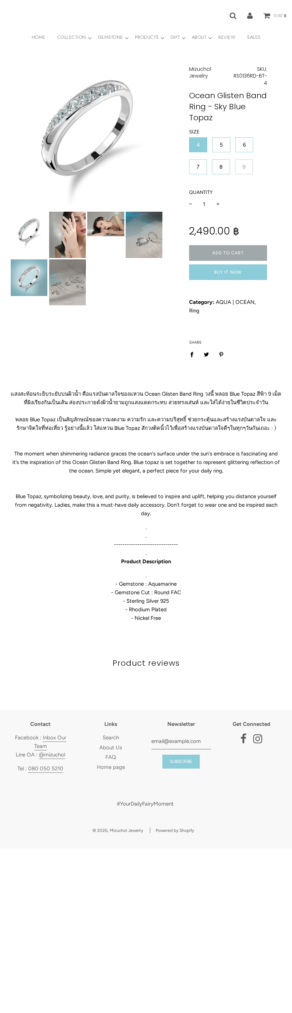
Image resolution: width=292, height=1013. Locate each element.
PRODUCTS (147, 37)
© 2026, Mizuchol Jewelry (118, 830)
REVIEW (226, 37)
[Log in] (250, 15)
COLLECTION (71, 37)
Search (111, 737)
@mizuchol (52, 754)
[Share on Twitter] (206, 354)
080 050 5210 (45, 768)
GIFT (175, 37)
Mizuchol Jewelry (200, 72)
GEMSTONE (110, 37)
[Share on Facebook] (193, 354)
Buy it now (228, 272)
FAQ (110, 757)
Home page (111, 767)
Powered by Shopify (175, 830)
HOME (39, 37)
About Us (110, 747)
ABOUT (199, 37)
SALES (254, 37)
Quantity (201, 192)
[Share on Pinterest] (221, 354)
